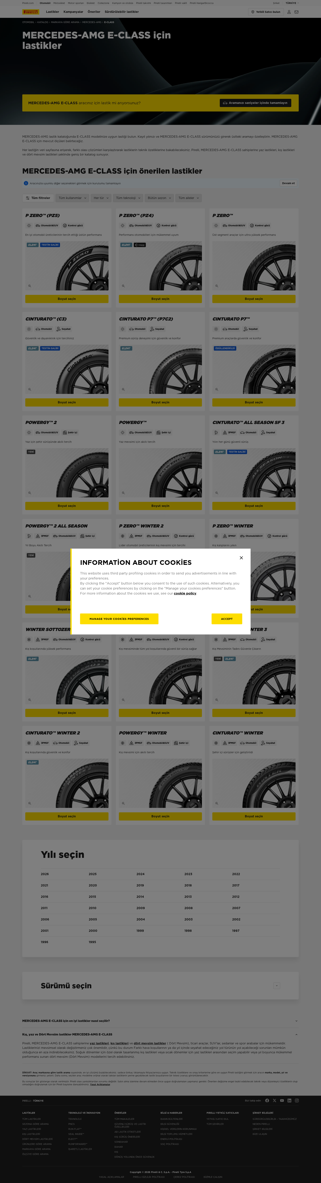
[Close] (241, 557)
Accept (227, 618)
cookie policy (185, 593)
